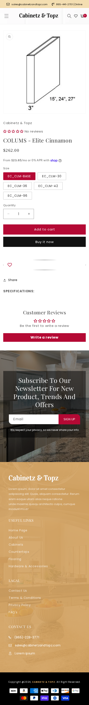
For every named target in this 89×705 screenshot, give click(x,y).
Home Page (18, 530)
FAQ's (13, 612)
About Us (16, 537)
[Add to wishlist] (44, 265)
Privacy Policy (20, 605)
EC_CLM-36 (17, 186)
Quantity (9, 205)
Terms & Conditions (25, 598)
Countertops (19, 552)
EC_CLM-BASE (19, 176)
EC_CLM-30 (52, 176)
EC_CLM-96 (17, 195)
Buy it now (44, 242)
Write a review (44, 337)
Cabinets (16, 544)
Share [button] (12, 280)
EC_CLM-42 (48, 186)
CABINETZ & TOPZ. (44, 682)
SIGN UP (69, 419)
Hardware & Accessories (28, 566)
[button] (6, 16)
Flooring (15, 559)
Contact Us (18, 590)
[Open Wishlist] (76, 16)
